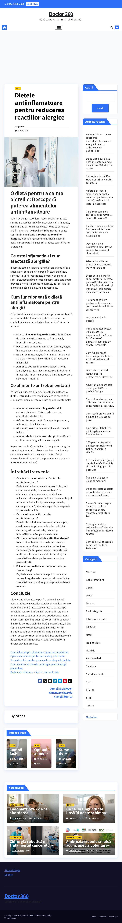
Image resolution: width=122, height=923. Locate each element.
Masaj (89, 634)
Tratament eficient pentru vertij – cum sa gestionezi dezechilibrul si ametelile (100, 304)
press (21, 126)
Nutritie (90, 650)
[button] (112, 27)
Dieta (89, 595)
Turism (90, 705)
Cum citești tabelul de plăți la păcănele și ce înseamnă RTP (99, 431)
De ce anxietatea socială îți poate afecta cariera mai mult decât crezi (99, 492)
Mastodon (91, 717)
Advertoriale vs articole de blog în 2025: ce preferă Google (99, 388)
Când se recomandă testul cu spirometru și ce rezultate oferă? (99, 215)
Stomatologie (12, 870)
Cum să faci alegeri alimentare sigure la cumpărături (39, 652)
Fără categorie (94, 611)
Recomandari (93, 658)
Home (93, 916)
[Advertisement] (61, 53)
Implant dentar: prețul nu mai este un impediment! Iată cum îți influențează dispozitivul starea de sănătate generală (99, 337)
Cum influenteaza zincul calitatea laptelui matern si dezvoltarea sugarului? (100, 402)
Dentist (8, 874)
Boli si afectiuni (95, 579)
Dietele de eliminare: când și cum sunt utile (34, 672)
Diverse (90, 603)
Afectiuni (91, 571)
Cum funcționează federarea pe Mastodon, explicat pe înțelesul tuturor (99, 357)
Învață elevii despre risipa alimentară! (97, 479)
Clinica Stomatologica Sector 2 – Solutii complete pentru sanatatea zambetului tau (98, 509)
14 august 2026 (76, 818)
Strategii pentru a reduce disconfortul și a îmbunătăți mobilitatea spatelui (99, 529)
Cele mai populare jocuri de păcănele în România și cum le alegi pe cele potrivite (100, 464)
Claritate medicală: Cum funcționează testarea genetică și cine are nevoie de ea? (100, 230)
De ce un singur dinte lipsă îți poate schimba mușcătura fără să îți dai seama (99, 163)
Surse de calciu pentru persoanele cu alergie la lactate (40, 660)
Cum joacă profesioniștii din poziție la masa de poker (100, 417)
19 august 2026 (20, 818)
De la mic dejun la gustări (96, 319)
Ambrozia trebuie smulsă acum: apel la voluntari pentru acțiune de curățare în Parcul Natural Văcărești (100, 197)
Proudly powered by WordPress (18, 915)
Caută (89, 87)
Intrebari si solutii (96, 619)
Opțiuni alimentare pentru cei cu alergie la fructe (37, 656)
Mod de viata (93, 642)
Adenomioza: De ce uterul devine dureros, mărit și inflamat (99, 264)
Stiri (18, 88)
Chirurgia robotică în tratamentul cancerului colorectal (99, 179)
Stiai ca (90, 689)
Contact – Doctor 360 (108, 916)
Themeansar (9, 917)
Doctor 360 (61, 13)
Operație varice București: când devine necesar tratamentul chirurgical (99, 248)
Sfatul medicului (95, 674)
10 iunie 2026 (75, 850)
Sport (89, 682)
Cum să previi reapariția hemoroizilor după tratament (99, 545)
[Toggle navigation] (58, 27)
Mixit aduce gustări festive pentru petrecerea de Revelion (99, 374)
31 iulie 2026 (18, 850)
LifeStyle (91, 626)
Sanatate (91, 666)
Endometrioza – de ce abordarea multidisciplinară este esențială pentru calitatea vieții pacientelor (98, 142)
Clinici (89, 587)
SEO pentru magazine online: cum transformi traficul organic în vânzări (99, 447)
